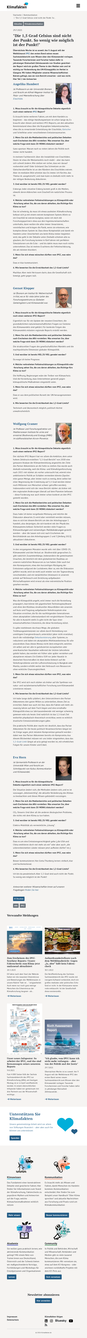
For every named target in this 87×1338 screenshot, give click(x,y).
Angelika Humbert (26, 84)
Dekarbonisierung (43, 637)
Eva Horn (19, 757)
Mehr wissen (14, 1215)
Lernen (11, 1277)
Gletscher (66, 129)
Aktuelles (18, 24)
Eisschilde (17, 98)
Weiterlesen (15, 996)
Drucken (19, 898)
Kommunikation (30, 15)
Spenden (15, 1138)
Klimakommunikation (34, 24)
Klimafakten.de (46, 1333)
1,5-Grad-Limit (20, 741)
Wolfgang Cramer (25, 424)
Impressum (12, 1316)
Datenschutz (13, 1319)
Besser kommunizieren (56, 1215)
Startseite (17, 15)
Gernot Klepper (23, 288)
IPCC (28, 53)
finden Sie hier (32, 890)
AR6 (16, 905)
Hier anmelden (43, 1300)
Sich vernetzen (53, 1277)
